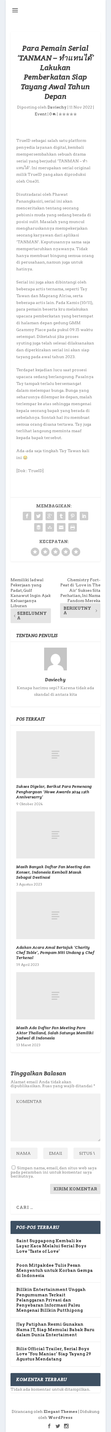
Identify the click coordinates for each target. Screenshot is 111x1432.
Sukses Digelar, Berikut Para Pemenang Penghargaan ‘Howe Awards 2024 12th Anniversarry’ (54, 791)
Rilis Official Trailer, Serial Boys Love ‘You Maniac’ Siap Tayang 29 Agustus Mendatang (53, 1354)
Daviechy (57, 107)
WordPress (60, 1417)
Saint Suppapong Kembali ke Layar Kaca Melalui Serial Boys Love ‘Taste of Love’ (51, 1246)
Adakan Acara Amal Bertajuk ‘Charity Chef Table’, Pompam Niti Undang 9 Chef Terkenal (55, 952)
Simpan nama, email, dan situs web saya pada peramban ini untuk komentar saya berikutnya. (54, 1172)
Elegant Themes (60, 1411)
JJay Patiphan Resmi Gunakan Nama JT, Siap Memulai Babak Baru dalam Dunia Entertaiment (55, 1329)
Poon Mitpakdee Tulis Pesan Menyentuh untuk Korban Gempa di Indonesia (54, 1270)
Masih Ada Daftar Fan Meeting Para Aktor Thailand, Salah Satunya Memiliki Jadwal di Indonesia (54, 1033)
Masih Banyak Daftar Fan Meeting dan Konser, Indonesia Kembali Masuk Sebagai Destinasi (53, 872)
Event (41, 114)
